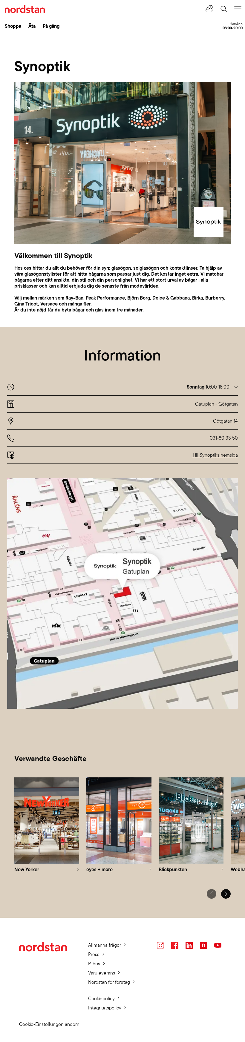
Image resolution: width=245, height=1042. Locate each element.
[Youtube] (217, 945)
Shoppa (13, 26)
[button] (212, 387)
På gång (51, 26)
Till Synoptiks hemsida (215, 455)
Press (93, 954)
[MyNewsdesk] (203, 945)
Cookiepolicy (101, 998)
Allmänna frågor (104, 945)
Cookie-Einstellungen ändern (49, 1024)
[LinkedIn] (189, 945)
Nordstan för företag (109, 982)
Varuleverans (101, 972)
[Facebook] (174, 945)
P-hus (94, 963)
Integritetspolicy (104, 1007)
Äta (32, 26)
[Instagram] (160, 945)
